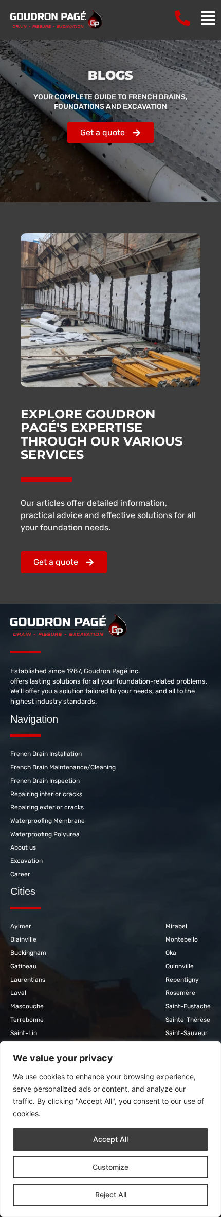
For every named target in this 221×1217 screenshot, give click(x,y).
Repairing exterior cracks (47, 807)
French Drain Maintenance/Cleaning (63, 767)
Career (20, 874)
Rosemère (180, 993)
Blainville (23, 939)
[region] (110, 1129)
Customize (110, 1167)
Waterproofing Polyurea (45, 834)
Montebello (181, 939)
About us (23, 847)
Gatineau (23, 966)
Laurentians (27, 979)
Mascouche (27, 1006)
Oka (170, 952)
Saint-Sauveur (186, 1033)
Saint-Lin (23, 1033)
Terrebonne (27, 1019)
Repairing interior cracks (46, 794)
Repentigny (182, 979)
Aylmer (20, 926)
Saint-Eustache (188, 1006)
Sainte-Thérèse (187, 1019)
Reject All (110, 1194)
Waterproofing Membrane (47, 820)
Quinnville (179, 966)
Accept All (110, 1139)
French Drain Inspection (45, 780)
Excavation (26, 860)
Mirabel (176, 926)
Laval (18, 993)
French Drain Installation (46, 754)
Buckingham (28, 952)
